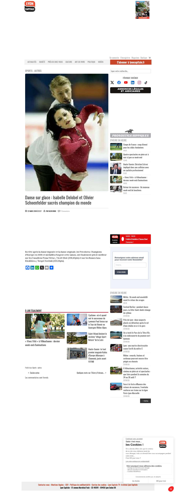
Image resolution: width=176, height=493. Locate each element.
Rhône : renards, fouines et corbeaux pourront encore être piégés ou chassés (135, 358)
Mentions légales (57, 484)
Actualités (32, 61)
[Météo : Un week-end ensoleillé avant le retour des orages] (116, 300)
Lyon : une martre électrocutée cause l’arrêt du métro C (135, 347)
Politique (91, 61)
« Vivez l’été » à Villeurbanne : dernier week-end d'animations (42, 343)
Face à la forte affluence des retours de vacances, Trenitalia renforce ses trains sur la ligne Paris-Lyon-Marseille (135, 389)
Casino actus (34, 372)
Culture (68, 61)
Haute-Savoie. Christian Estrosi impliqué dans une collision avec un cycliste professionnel (136, 167)
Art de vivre (80, 61)
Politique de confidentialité (80, 484)
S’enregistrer (125, 57)
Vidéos (100, 61)
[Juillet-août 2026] (142, 9)
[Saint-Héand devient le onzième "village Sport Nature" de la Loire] (77, 343)
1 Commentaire (65, 211)
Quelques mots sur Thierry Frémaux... (90, 372)
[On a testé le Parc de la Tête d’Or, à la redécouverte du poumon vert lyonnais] (116, 335)
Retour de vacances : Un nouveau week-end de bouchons (136, 189)
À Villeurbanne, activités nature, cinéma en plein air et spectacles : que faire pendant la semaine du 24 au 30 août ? (136, 373)
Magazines (135, 57)
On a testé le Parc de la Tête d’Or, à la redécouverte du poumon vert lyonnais (136, 335)
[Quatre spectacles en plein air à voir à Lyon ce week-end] (116, 157)
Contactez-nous (44, 484)
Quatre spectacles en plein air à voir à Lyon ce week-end (136, 156)
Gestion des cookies (99, 484)
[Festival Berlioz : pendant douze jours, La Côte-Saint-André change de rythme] (116, 309)
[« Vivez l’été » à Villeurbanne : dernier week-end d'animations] (45, 337)
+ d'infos (145, 401)
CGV (66, 484)
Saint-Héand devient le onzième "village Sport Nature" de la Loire (97, 336)
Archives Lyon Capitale (129, 484)
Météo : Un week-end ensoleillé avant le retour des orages (135, 298)
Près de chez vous (55, 61)
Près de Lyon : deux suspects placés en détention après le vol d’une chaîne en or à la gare (136, 322)
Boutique (144, 57)
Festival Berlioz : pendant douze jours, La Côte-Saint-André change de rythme (136, 309)
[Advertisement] (88, 36)
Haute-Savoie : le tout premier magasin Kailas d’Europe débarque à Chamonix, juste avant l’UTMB (97, 355)
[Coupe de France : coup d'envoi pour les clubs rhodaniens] (116, 147)
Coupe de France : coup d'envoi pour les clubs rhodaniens (135, 146)
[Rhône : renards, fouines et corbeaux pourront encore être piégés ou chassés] (116, 358)
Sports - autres (37, 367)
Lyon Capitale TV (114, 484)
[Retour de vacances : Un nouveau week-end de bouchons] (116, 189)
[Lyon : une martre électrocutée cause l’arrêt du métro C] (116, 348)
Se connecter (114, 57)
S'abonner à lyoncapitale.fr (131, 62)
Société (42, 61)
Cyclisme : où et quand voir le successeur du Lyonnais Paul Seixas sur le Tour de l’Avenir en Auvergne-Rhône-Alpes (98, 321)
